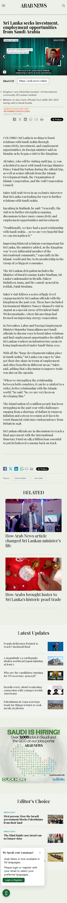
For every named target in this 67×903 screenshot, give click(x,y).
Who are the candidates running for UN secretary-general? (23, 674)
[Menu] (3, 5)
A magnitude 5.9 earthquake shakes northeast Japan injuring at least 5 (23, 661)
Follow (58, 119)
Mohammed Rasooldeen (17, 111)
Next (63, 56)
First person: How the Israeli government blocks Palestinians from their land (23, 819)
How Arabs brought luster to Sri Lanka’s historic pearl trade (33, 597)
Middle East (9, 812)
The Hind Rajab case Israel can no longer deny (23, 837)
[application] (33, 56)
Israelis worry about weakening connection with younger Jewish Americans (23, 690)
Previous (4, 56)
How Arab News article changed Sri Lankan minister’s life (33, 540)
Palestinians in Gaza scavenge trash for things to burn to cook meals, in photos (23, 705)
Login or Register (13, 880)
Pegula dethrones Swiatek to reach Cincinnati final (21, 645)
